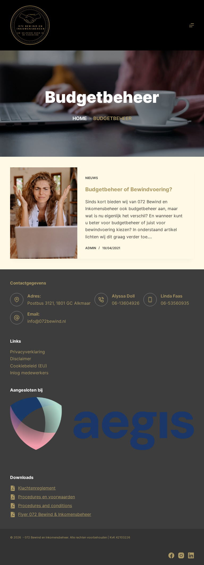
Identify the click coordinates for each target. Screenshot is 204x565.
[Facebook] (171, 555)
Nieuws (91, 178)
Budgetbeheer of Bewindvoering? (128, 189)
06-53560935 (175, 303)
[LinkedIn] (191, 555)
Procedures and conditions (45, 505)
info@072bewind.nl (46, 321)
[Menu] (191, 25)
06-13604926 (125, 303)
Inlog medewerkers (29, 372)
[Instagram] (181, 555)
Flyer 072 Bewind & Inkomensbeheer (54, 514)
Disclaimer (20, 358)
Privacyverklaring (27, 351)
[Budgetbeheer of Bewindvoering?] (43, 213)
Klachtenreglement (37, 488)
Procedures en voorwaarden (46, 496)
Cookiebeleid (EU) (28, 365)
